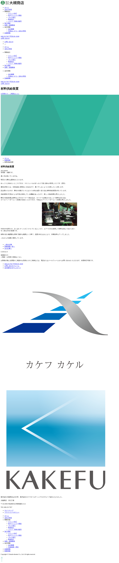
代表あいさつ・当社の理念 (17, 31)
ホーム (6, 7)
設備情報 (7, 33)
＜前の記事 (8, 244)
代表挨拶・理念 (13, 547)
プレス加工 (12, 17)
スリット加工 (12, 13)
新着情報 (7, 160)
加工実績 (7, 23)
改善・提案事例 (9, 25)
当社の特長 (8, 9)
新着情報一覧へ (9, 246)
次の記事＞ (8, 248)
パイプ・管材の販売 (15, 21)
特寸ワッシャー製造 (15, 15)
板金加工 (11, 19)
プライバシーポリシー (11, 512)
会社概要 (11, 29)
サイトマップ (8, 510)
